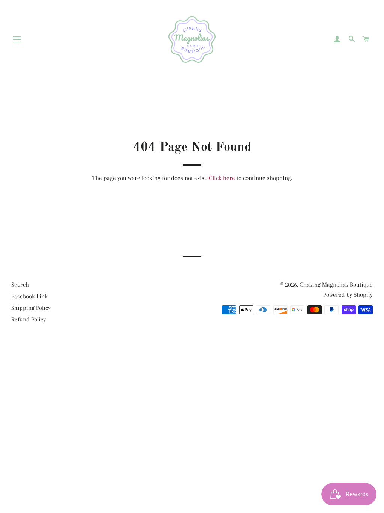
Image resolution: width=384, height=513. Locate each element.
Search (20, 284)
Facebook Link (29, 296)
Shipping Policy (31, 307)
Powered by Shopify (348, 294)
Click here (222, 177)
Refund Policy (28, 319)
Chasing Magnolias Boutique (336, 284)
